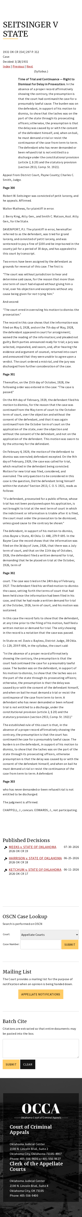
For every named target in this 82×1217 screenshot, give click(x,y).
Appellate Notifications (40, 994)
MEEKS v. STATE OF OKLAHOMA (32, 847)
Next (30, 66)
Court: (6, 934)
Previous (18, 66)
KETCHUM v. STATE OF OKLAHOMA (35, 869)
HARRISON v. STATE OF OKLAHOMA (35, 858)
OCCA (41, 1108)
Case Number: (11, 944)
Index (6, 66)
